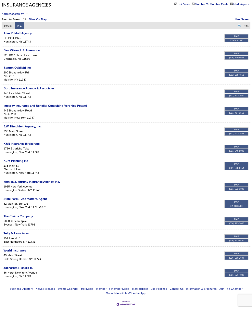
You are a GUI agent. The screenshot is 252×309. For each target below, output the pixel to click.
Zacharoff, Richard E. (18, 267)
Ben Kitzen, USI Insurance (22, 50)
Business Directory (21, 288)
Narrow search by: (13, 13)
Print (245, 25)
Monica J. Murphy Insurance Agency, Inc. (32, 181)
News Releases (45, 288)
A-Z (19, 25)
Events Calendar (68, 288)
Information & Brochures (201, 288)
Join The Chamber (231, 288)
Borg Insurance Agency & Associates (29, 88)
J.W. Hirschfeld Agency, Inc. (23, 126)
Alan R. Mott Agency (18, 33)
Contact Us (176, 288)
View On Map (38, 19)
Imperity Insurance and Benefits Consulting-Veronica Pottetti (45, 105)
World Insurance (15, 250)
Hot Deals (184, 4)
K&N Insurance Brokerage (22, 143)
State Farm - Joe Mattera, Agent (25, 198)
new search (242, 19)
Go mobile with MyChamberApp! (126, 293)
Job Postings (159, 288)
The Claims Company (18, 216)
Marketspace (241, 4)
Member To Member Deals (211, 4)
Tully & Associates (16, 233)
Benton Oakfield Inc (17, 67)
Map (236, 36)
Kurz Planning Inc (16, 160)
